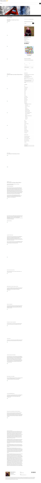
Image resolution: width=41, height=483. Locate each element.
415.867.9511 (22, 472)
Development (25, 89)
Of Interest (25, 122)
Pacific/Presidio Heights (27, 113)
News (24, 120)
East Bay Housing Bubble (26, 137)
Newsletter (25, 121)
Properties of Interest (26, 123)
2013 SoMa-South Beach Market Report (14, 182)
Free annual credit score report (27, 138)
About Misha (16, 15)
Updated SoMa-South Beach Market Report (15, 74)
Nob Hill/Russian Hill (27, 109)
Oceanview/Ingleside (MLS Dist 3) (28, 112)
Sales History (13, 15)
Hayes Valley (26, 108)
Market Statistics (26, 99)
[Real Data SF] (4, 1)
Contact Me (23, 15)
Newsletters (9, 15)
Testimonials (20, 15)
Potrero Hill (26, 114)
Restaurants (25, 128)
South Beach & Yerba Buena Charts (13, 153)
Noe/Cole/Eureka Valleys (27, 110)
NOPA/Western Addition (27, 111)
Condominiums (25, 88)
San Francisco (25, 129)
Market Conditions (26, 97)
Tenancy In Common (26, 131)
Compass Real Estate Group (27, 136)
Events (25, 91)
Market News (25, 98)
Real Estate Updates (6, 15)
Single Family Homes (26, 130)
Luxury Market (25, 96)
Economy (25, 90)
